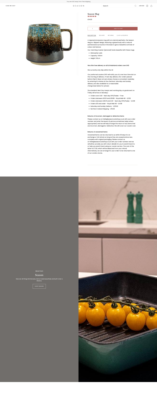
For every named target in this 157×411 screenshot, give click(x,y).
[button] (92, 16)
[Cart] (151, 5)
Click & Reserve (122, 35)
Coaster (101, 50)
